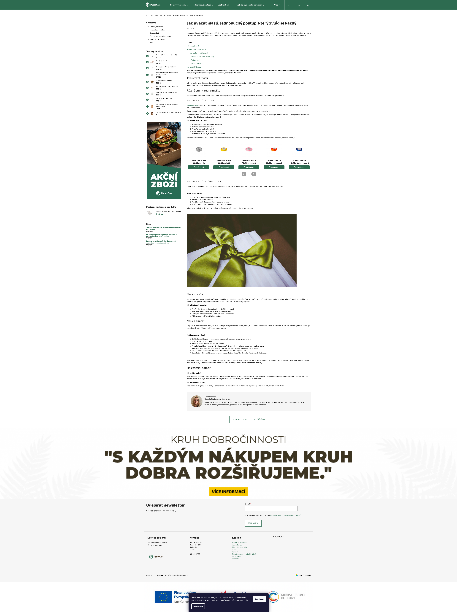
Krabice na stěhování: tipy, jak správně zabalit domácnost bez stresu (161, 242)
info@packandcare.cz (159, 543)
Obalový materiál (156, 27)
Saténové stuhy (193, 105)
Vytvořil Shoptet (305, 575)
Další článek (259, 419)
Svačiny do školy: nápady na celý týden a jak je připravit (163, 228)
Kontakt (235, 552)
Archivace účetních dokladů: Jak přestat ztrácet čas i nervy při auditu (161, 235)
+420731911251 (156, 546)
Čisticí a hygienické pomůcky (160, 36)
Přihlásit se (253, 523)
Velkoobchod (237, 545)
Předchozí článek (240, 419)
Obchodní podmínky (239, 547)
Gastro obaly (155, 33)
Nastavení (198, 606)
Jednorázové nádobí (157, 30)
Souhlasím (259, 599)
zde (246, 600)
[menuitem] (179, 5)
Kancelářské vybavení (158, 39)
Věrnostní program (239, 542)
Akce (152, 43)
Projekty (235, 559)
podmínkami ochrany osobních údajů (285, 515)
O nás (234, 549)
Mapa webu (236, 556)
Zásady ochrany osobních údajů (244, 554)
